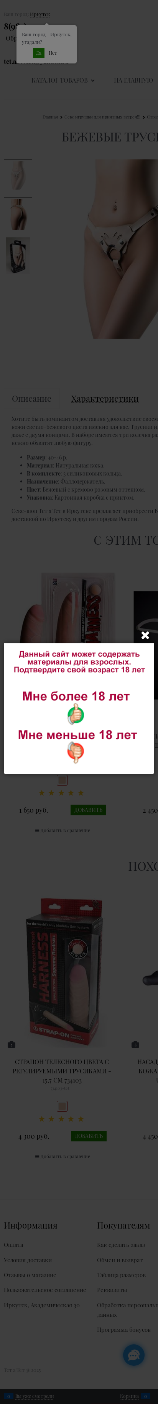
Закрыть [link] (145, 635)
